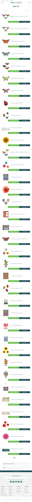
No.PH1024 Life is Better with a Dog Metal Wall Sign (18, 214)
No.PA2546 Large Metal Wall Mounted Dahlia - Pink (17, 436)
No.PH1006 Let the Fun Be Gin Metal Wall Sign (17, 448)
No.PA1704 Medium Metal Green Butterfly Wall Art (17, 78)
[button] (1, 2)
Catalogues (10, 489)
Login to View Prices (13, 21)
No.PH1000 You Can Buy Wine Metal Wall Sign (17, 337)
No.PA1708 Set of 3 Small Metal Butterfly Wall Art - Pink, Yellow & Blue (19, 152)
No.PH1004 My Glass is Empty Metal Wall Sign (17, 300)
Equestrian (26, 489)
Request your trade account (16, 471)
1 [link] (14, 457)
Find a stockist (12, 0)
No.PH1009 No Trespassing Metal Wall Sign (16, 325)
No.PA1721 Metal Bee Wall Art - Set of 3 (16, 115)
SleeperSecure (11, 492)
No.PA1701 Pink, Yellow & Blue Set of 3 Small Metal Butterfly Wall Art (19, 29)
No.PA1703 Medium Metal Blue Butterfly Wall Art (17, 53)
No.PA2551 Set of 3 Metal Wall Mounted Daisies (17, 251)
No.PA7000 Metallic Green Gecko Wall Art (16, 263)
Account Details (19, 488)
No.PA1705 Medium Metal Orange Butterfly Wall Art (18, 41)
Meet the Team (3, 493)
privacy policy (22, 479)
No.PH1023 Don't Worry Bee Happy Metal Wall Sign (17, 399)
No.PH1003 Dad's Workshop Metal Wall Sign (16, 226)
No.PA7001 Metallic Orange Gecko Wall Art (16, 362)
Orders (18, 489)
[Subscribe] (30, 478)
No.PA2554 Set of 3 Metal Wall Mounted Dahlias (17, 164)
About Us (2, 488)
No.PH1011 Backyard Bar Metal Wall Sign (16, 127)
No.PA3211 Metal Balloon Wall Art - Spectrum (17, 374)
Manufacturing (27, 492)
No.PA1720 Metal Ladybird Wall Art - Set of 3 (17, 288)
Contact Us (7, 0)
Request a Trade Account (19, 491)
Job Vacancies (3, 492)
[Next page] (17, 457)
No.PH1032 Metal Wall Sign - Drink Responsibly (17, 411)
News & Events (3, 0)
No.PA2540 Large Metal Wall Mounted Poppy (17, 189)
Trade (25, 488)
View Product (24, 21)
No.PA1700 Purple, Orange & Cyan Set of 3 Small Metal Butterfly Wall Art (19, 16)
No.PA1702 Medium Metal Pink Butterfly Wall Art (17, 90)
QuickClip (10, 493)
